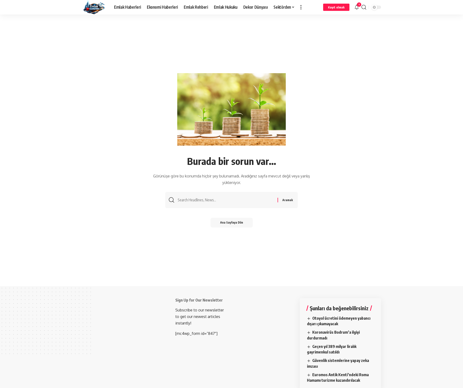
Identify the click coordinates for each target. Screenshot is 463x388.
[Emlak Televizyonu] (94, 7)
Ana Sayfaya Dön (231, 222)
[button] (301, 7)
